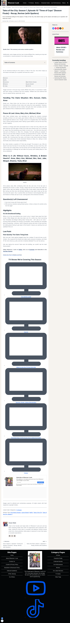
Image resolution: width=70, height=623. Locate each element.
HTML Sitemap (12, 573)
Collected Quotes (58, 561)
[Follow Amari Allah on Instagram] (12, 536)
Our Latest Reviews (58, 570)
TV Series (58, 573)
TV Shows (31, 3)
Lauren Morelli (25, 512)
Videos (64, 3)
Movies (58, 567)
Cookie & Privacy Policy (12, 564)
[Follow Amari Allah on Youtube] (15, 536)
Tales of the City (37, 512)
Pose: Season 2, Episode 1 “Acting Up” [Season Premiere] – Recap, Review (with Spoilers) (13, 544)
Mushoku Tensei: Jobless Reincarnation (26, 402)
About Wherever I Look (12, 558)
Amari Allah (6, 21)
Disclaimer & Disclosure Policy (12, 567)
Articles (58, 555)
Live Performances (56, 3)
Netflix (31, 512)
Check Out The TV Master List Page (12, 254)
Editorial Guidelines (12, 570)
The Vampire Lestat (26, 296)
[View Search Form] (68, 3)
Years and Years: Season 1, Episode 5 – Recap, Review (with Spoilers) (37, 543)
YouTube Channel (7, 251)
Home (4, 7)
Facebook (31, 249)
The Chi (26, 332)
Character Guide (45, 3)
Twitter (20, 249)
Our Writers (12, 577)
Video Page (58, 577)
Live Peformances (58, 564)
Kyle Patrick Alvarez (15, 512)
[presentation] (61, 41)
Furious (26, 473)
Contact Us (12, 561)
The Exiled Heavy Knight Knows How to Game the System (26, 437)
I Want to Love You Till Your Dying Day (26, 367)
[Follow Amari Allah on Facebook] (10, 536)
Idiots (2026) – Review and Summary (61, 50)
